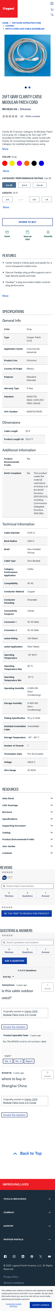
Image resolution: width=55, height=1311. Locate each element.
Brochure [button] (7, 812)
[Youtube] (49, 1256)
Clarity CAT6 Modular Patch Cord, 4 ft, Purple (20, 1013)
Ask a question (14, 960)
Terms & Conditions (14, 1282)
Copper (9, 25)
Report (29, 1061)
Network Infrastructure (26, 22)
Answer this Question (14, 1026)
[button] (52, 35)
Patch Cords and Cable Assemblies (25, 28)
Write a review (33, 116)
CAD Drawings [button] (10, 805)
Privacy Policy (11, 1276)
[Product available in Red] (4, 163)
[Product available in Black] (34, 163)
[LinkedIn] (23, 1256)
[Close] (52, 1290)
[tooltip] (8, 877)
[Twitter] (40, 1256)
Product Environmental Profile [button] (18, 839)
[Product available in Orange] (26, 163)
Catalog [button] (6, 832)
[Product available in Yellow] (12, 163)
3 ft (7, 199)
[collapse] (49, 1199)
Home (5, 22)
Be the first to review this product (28, 914)
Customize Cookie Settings (13, 1305)
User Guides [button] (8, 846)
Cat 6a (40, 185)
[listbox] (27, 60)
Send (7, 236)
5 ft (34, 199)
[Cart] (52, 9)
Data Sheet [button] (8, 798)
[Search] (52, 14)
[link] (7, 872)
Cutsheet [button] (7, 853)
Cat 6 (24, 185)
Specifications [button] (9, 819)
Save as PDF (28, 238)
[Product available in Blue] (41, 163)
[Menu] (52, 3)
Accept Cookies (40, 1305)
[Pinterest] (32, 1256)
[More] (6, 170)
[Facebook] (5, 1256)
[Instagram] (14, 1256)
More (5, 149)
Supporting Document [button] (14, 825)
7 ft (46, 199)
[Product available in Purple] (19, 163)
